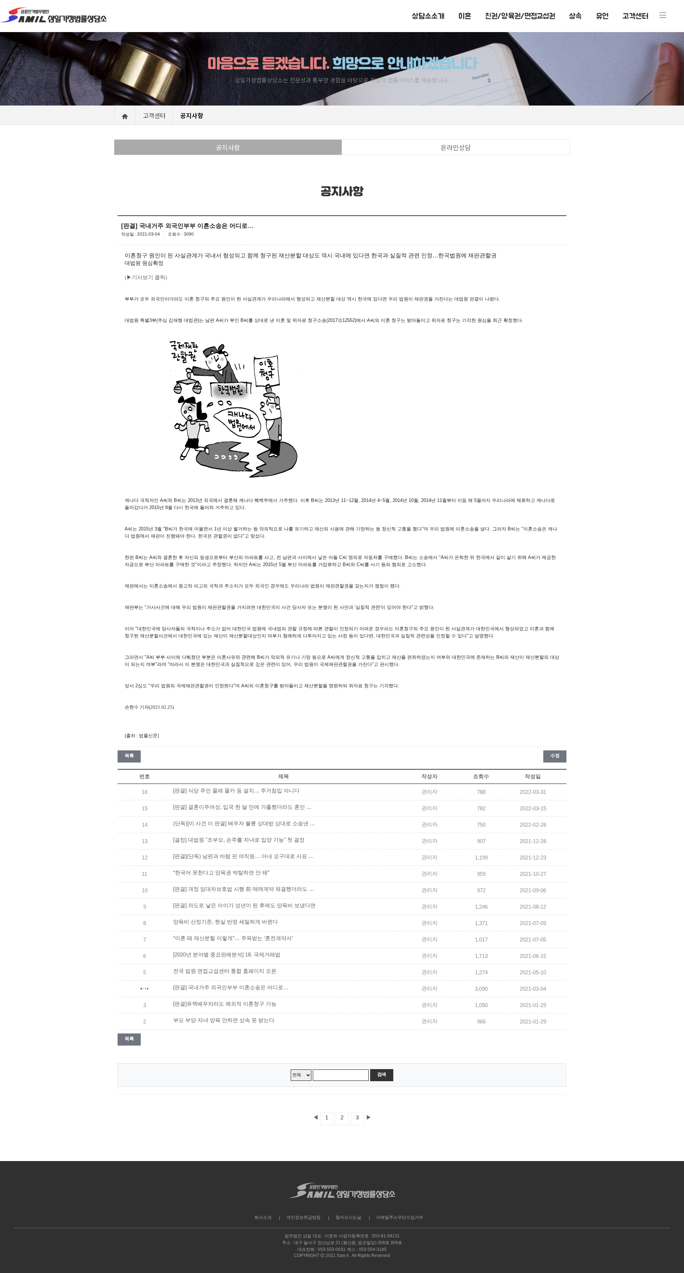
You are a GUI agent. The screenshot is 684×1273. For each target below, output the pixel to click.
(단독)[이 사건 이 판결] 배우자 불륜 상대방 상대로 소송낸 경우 (244, 823)
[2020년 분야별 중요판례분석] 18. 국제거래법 (226, 955)
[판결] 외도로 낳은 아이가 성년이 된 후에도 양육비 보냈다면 (244, 905)
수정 (554, 755)
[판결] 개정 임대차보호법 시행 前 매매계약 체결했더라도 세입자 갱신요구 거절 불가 (244, 889)
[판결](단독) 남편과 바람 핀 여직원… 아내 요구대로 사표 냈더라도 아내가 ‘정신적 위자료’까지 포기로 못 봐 (244, 856)
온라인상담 (456, 147)
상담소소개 (428, 16)
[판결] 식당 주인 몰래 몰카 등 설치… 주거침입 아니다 (236, 791)
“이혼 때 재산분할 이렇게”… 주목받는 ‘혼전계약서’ (233, 938)
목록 (129, 755)
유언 (602, 16)
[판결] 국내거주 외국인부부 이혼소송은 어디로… (231, 987)
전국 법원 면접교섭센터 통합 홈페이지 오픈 (224, 971)
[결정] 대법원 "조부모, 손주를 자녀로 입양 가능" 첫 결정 (239, 840)
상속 (575, 16)
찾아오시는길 (348, 1217)
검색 (381, 1074)
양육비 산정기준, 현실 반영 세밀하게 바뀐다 (225, 922)
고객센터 (635, 16)
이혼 (464, 16)
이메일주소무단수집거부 (399, 1217)
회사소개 (262, 1217)
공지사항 (228, 147)
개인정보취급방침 (303, 1217)
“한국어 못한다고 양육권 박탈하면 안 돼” (221, 873)
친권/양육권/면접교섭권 (520, 16)
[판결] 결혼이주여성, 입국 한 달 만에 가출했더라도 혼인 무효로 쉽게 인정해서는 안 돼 (244, 807)
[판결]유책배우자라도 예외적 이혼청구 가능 (224, 1004)
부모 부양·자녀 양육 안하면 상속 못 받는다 (223, 1020)
